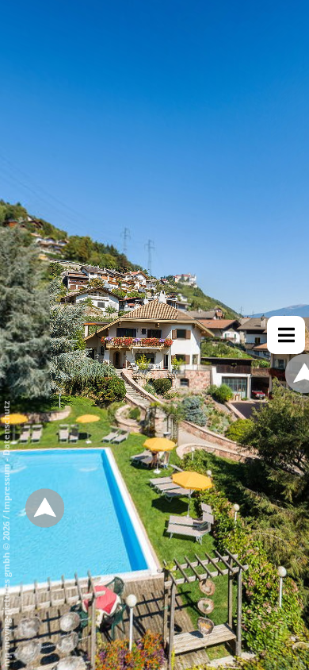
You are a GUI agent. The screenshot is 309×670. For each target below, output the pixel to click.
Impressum (6, 488)
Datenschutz (6, 428)
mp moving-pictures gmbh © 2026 (6, 593)
